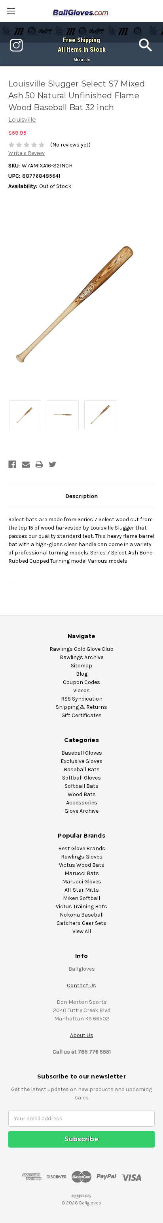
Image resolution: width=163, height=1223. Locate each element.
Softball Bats (81, 786)
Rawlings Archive (81, 657)
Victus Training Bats (81, 906)
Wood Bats (82, 794)
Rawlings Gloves (81, 856)
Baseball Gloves (81, 753)
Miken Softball (81, 898)
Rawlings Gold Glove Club (81, 649)
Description (81, 496)
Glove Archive (81, 811)
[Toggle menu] (11, 11)
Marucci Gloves (81, 881)
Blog (81, 674)
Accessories (81, 802)
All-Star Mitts (81, 890)
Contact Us (81, 985)
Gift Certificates (81, 715)
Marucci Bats (81, 873)
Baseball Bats (82, 769)
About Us (82, 60)
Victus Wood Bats (81, 865)
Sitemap (81, 665)
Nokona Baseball (82, 914)
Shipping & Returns (81, 707)
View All (81, 931)
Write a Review (26, 153)
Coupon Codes (81, 682)
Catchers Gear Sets (81, 923)
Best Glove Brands (81, 848)
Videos (81, 690)
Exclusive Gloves (81, 761)
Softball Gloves (81, 777)
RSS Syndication (81, 698)
